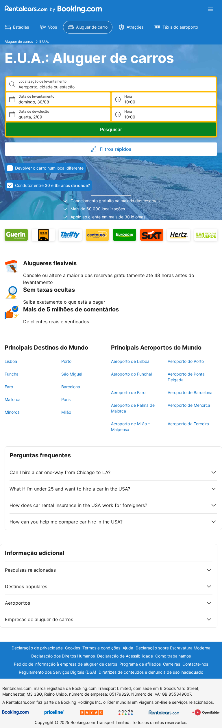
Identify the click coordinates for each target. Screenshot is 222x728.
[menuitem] (17, 27)
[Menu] (210, 9)
